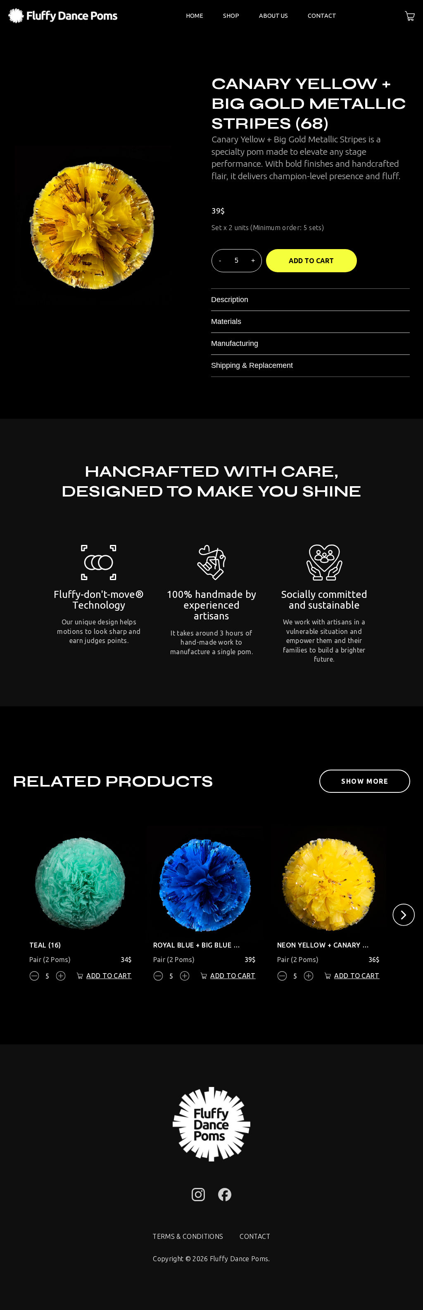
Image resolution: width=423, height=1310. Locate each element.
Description (229, 299)
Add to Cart (311, 260)
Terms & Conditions (187, 1236)
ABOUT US (273, 15)
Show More (364, 781)
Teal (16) (45, 945)
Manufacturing (234, 343)
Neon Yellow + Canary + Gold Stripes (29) (323, 945)
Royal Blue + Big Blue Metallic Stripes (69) (199, 945)
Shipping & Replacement (252, 365)
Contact (255, 1236)
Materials (226, 321)
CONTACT (322, 15)
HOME (194, 15)
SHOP (231, 15)
